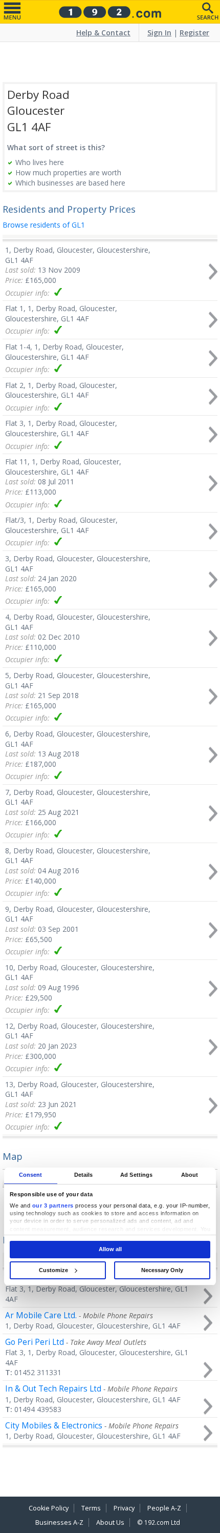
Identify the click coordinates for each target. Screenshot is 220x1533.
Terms (91, 1508)
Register (194, 32)
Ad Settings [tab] (136, 1175)
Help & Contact (103, 32)
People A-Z (164, 1508)
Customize (53, 1270)
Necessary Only (162, 1270)
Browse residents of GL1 (44, 225)
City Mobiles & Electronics (53, 1425)
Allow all (110, 1249)
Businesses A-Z (59, 1522)
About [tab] (190, 1175)
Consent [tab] (30, 1175)
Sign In (159, 32)
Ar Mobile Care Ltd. (41, 1315)
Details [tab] (83, 1175)
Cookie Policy (49, 1508)
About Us (110, 1522)
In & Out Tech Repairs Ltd (53, 1388)
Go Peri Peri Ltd (34, 1342)
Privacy (124, 1508)
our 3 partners (53, 1205)
